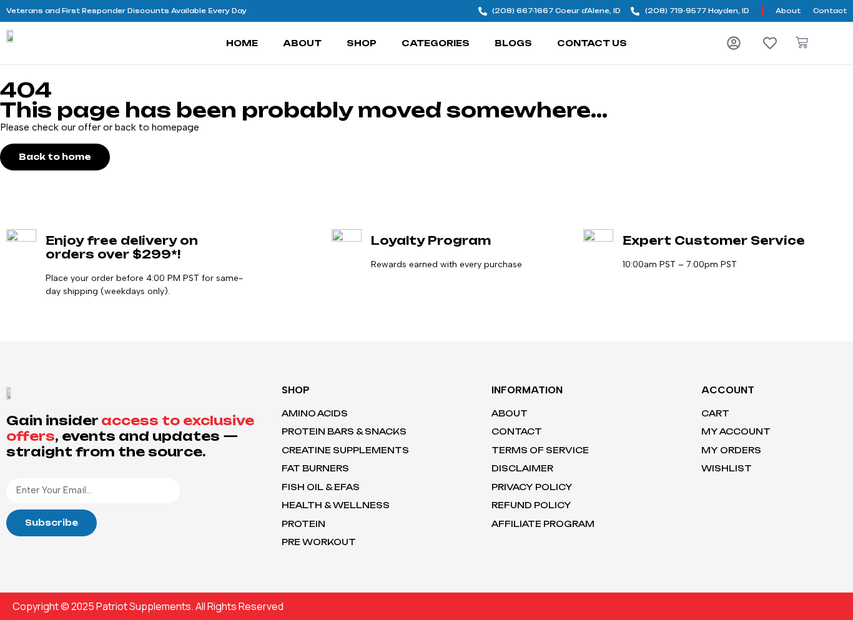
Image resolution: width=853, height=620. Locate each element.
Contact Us (592, 43)
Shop (362, 43)
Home (242, 43)
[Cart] (802, 42)
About (302, 43)
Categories (436, 43)
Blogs (513, 43)
